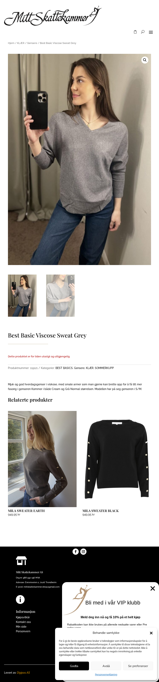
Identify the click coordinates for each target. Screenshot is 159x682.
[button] (151, 633)
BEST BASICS (64, 368)
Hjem (11, 43)
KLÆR (20, 43)
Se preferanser (138, 666)
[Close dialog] (152, 588)
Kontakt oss (23, 622)
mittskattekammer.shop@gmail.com (42, 587)
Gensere (32, 43)
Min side (21, 626)
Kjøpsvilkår (23, 617)
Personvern (23, 631)
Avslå (106, 666)
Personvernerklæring (106, 674)
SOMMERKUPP (104, 368)
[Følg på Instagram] (83, 552)
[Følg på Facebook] (76, 552)
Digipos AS (23, 672)
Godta (74, 666)
